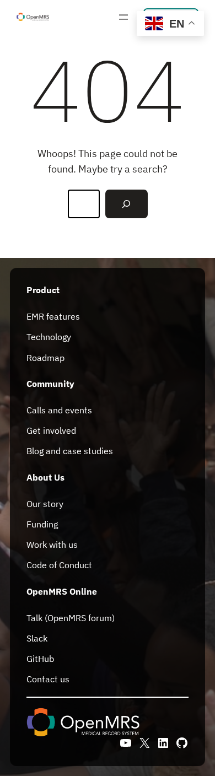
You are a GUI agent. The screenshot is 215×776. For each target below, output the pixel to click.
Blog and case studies (69, 450)
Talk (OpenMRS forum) (70, 617)
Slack (36, 638)
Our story (44, 503)
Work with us (52, 544)
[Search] (126, 204)
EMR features (53, 316)
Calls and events (59, 410)
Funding (42, 524)
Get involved (51, 430)
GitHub (40, 658)
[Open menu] (123, 17)
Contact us (47, 679)
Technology (48, 336)
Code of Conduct (59, 564)
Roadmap (45, 357)
